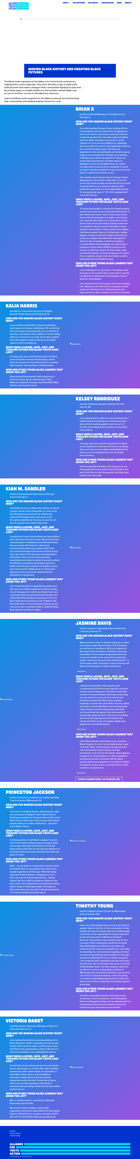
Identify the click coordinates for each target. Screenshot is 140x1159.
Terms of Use (15, 1136)
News (119, 3)
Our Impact (93, 3)
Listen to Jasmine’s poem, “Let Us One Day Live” (99, 779)
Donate (128, 3)
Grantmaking (107, 3)
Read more (81, 729)
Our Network (79, 3)
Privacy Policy (15, 1133)
